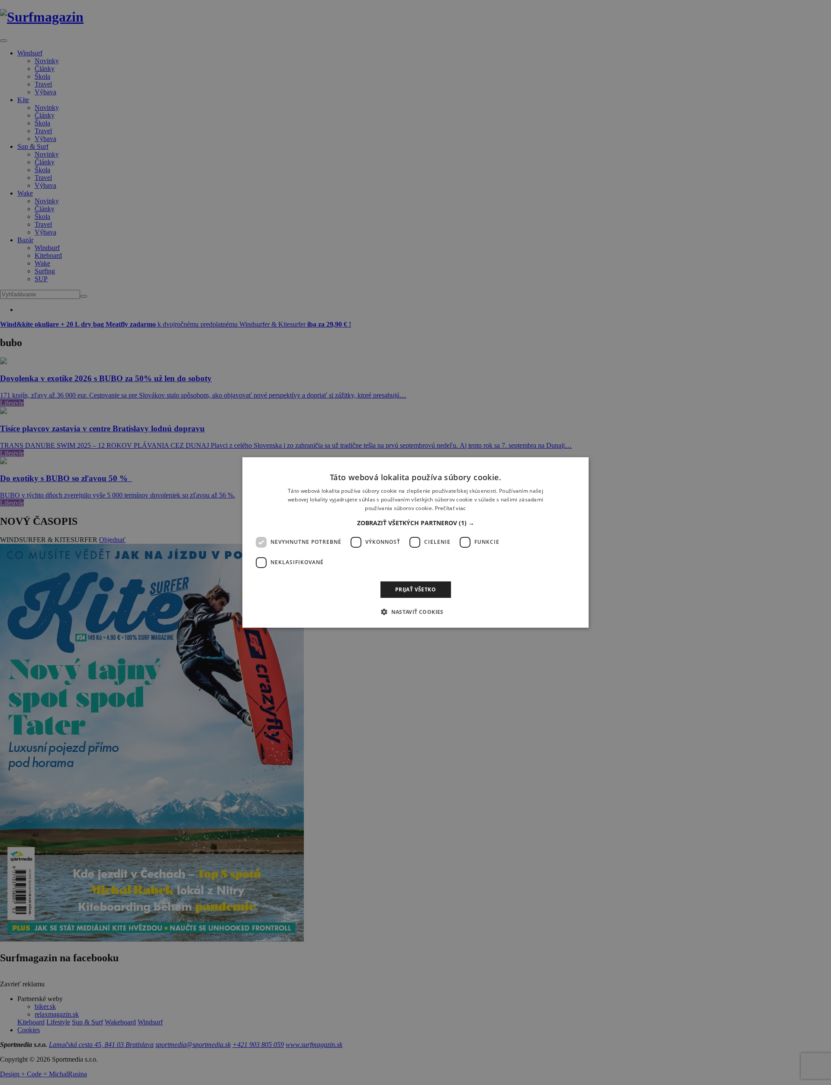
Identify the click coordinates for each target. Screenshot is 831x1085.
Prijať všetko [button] (415, 589)
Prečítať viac (450, 508)
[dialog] (415, 542)
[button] (415, 523)
